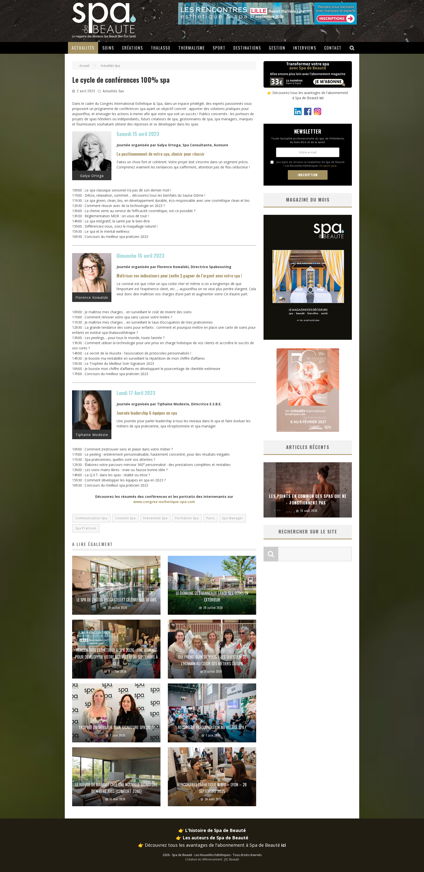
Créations (132, 48)
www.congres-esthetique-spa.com (164, 501)
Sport (219, 48)
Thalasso (161, 48)
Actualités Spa (113, 90)
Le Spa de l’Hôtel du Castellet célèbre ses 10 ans (116, 600)
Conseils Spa (125, 518)
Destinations (247, 48)
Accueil (84, 66)
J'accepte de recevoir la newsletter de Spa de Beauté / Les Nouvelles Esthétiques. (310, 163)
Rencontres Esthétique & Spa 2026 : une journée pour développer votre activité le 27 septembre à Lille (116, 656)
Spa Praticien (85, 528)
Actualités (83, 48)
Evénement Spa (155, 518)
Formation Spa (187, 518)
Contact (333, 48)
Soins (108, 48)
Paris (210, 518)
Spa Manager (232, 518)
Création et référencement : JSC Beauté (212, 859)
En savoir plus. (328, 165)
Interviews (304, 48)
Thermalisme (191, 48)
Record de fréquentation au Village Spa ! (212, 727)
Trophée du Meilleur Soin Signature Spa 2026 (116, 727)
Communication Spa (91, 518)
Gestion (277, 48)
